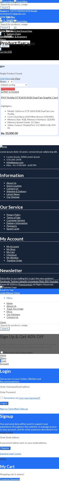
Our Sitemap (13, 197)
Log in (4, 403)
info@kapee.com (15, 162)
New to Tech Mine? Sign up (14, 408)
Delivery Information (17, 223)
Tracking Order (14, 260)
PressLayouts (25, 284)
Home (3, 50)
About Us (11, 183)
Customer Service (16, 220)
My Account (13, 246)
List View (15, 78)
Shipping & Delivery (16, 191)
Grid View (5, 78)
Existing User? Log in (10, 453)
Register (5, 448)
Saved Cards (13, 228)
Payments (12, 225)
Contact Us (12, 188)
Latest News (13, 194)
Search (4, 8)
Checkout (12, 254)
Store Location (14, 185)
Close (17, 292)
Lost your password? (29, 397)
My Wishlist (13, 257)
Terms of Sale (13, 217)
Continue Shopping (10, 479)
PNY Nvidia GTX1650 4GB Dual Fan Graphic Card (29, 97)
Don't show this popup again (18, 352)
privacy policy (6, 432)
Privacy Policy (13, 214)
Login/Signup (6, 292)
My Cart (11, 252)
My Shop (11, 249)
